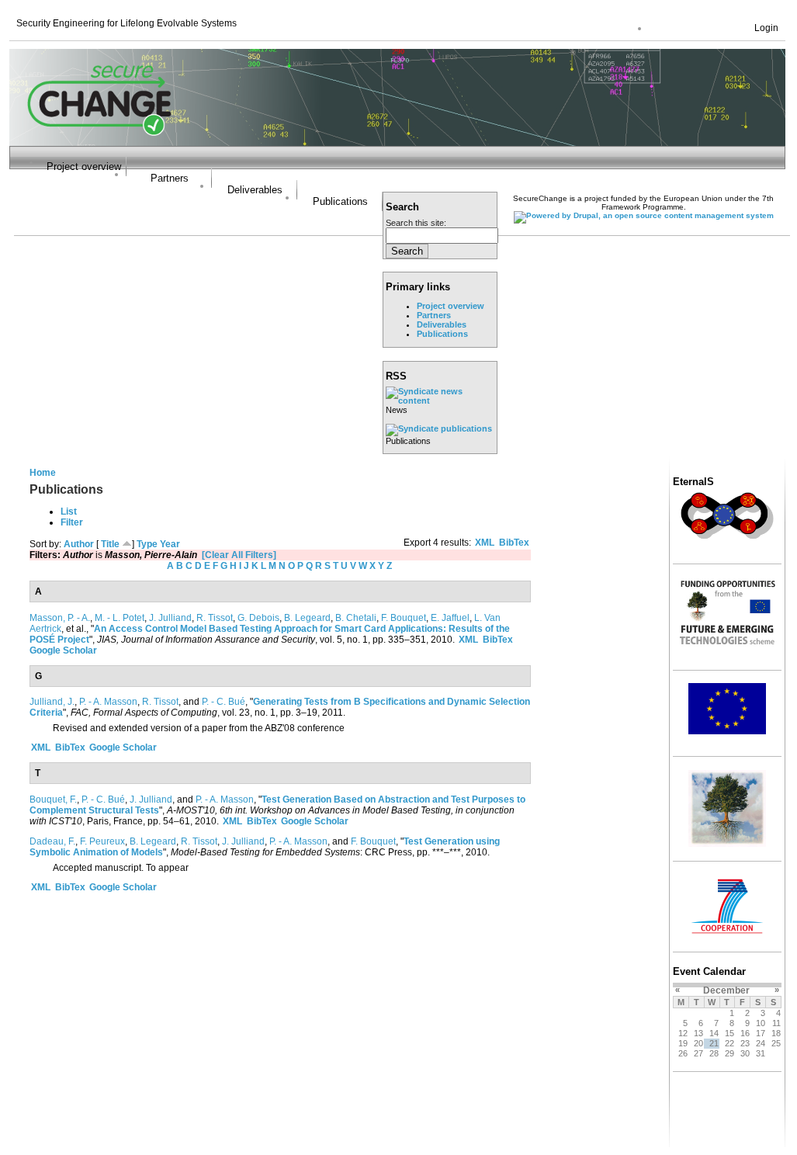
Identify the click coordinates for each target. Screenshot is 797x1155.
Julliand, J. (52, 701)
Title (110, 544)
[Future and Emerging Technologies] (727, 843)
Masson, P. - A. (59, 617)
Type (147, 544)
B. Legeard (307, 617)
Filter (72, 522)
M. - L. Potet (119, 617)
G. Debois (258, 617)
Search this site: (416, 222)
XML (484, 542)
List (69, 511)
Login (766, 28)
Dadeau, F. (52, 841)
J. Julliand (170, 617)
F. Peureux (102, 841)
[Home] (99, 142)
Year (170, 544)
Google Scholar (63, 650)
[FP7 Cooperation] (727, 934)
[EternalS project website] (727, 538)
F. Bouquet (403, 617)
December (726, 990)
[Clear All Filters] (239, 555)
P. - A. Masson (108, 701)
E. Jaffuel (450, 617)
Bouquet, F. (53, 799)
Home (42, 472)
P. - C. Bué (223, 701)
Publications (340, 201)
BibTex (514, 542)
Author (79, 544)
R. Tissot (214, 617)
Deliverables (254, 190)
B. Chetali (355, 617)
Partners (170, 178)
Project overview (84, 166)
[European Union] (727, 731)
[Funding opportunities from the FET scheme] (727, 644)
